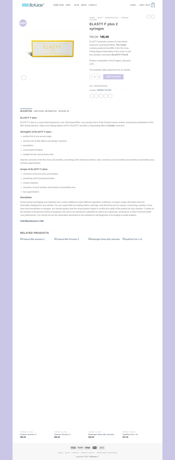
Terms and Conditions (107, 453)
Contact (93, 5)
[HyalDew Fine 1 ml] (138, 334)
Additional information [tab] (45, 111)
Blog (76, 5)
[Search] (51, 5)
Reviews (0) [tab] (63, 111)
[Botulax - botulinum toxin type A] (33, 5)
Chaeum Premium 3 (62, 434)
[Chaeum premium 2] (36, 334)
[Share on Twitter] (96, 96)
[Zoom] (23, 77)
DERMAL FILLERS (104, 90)
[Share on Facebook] (92, 96)
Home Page (58, 5)
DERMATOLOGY (112, 18)
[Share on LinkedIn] (110, 96)
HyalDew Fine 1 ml (130, 434)
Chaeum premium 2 (28, 434)
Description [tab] (26, 111)
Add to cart (113, 77)
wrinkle (111, 126)
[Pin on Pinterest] (106, 96)
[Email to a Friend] (101, 96)
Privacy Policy (88, 453)
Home (92, 18)
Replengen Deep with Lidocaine (101, 434)
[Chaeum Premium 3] (70, 334)
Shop (68, 5)
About (84, 5)
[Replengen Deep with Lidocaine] (104, 334)
